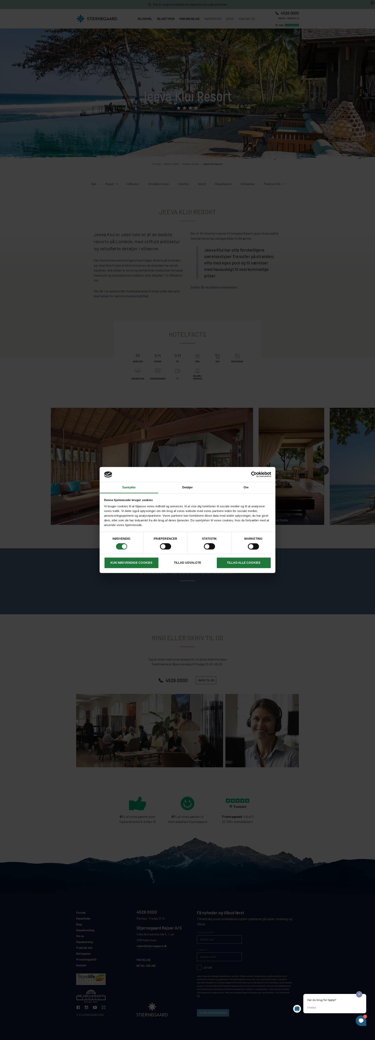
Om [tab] (246, 487)
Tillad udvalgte (187, 562)
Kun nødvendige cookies (131, 562)
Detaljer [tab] (187, 487)
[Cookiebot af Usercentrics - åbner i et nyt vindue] (254, 474)
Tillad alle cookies (243, 562)
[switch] (165, 546)
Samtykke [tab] (129, 487)
